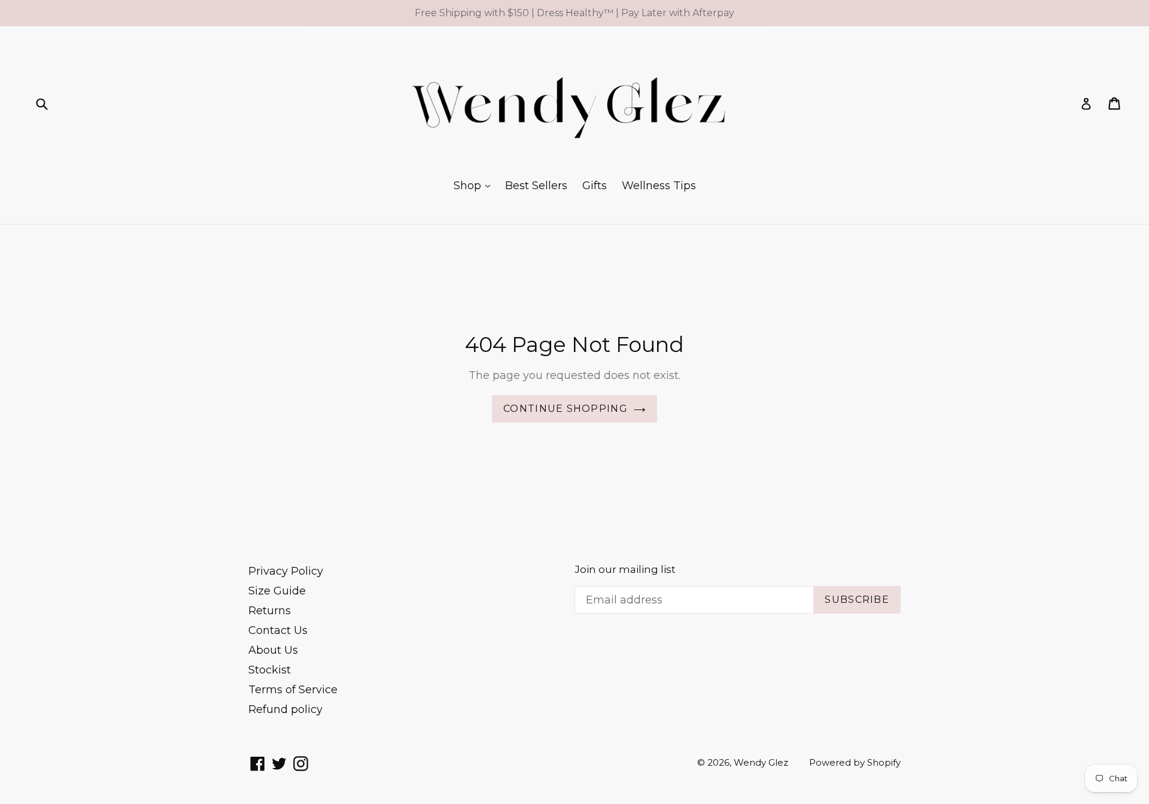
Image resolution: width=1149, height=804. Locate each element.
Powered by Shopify (855, 762)
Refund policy (285, 709)
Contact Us (278, 630)
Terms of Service (293, 689)
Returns (269, 610)
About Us (273, 650)
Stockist (269, 669)
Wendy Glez (761, 762)
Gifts (594, 185)
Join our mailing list (625, 569)
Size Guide (277, 590)
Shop (469, 185)
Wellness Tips (659, 185)
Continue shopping (565, 408)
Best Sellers (536, 185)
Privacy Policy (285, 571)
